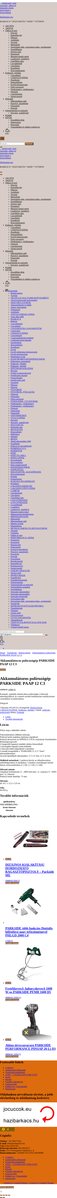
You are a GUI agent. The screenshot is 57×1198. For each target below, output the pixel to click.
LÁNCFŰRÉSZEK (19, 500)
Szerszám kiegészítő (19, 596)
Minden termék (17, 524)
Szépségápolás (17, 582)
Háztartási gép (17, 427)
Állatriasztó (15, 310)
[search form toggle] (2, 138)
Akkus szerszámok (18, 307)
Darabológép (16, 342)
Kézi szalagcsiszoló (19, 465)
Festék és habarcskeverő (21, 373)
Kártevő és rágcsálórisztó (21, 446)
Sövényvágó (16, 52)
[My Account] (1, 638)
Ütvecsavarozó (17, 615)
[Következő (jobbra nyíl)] (4, 1197)
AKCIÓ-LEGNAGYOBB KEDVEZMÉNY (30, 298)
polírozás (46, 710)
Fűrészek (14, 394)
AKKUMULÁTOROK (21, 302)
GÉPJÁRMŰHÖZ (19, 415)
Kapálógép (15, 68)
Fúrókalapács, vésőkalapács (22, 89)
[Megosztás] (6, 1195)
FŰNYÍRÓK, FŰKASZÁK (23, 392)
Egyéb (13, 350)
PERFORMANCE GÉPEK (22, 538)
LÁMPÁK (15, 491)
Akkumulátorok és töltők (21, 305)
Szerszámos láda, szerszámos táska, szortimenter (31, 47)
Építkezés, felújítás (13, 73)
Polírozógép (16, 547)
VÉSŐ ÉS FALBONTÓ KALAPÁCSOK (29, 622)
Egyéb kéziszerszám (19, 85)
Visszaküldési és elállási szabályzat (25, 127)
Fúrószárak (15, 411)
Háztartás (9, 99)
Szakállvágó (16, 578)
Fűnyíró (14, 33)
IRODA (14, 439)
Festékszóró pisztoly (19, 375)
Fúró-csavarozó (17, 87)
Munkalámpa (16, 526)
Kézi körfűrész (17, 462)
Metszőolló (15, 45)
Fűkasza (14, 38)
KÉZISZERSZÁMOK (20, 467)
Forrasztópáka (16, 378)
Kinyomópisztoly (18, 70)
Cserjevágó (15, 331)
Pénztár (8, 1079)
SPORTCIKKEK (18, 575)
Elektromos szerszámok (20, 361)
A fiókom (9, 1068)
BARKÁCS (16, 319)
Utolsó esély (16, 613)
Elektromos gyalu (18, 357)
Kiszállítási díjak (17, 120)
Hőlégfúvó (15, 434)
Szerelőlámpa (16, 49)
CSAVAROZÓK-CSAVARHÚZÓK (26, 328)
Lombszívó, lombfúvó (20, 59)
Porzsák (14, 108)
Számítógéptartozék (19, 580)
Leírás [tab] (7, 717)
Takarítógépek (17, 608)
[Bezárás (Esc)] (9, 1195)
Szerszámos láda (17, 599)
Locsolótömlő (16, 63)
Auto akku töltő (17, 317)
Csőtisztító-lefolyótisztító (21, 340)
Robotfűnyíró (16, 35)
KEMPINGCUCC (18, 448)
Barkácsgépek (16, 293)
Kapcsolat (15, 125)
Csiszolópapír (16, 335)
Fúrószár (14, 92)
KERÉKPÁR (16, 451)
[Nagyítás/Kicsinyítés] (1, 1195)
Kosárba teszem (12, 943)
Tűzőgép (14, 611)
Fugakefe (14, 382)
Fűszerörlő (15, 106)
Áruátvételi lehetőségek (15, 1072)
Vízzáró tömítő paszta (20, 627)
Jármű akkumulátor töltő (21, 441)
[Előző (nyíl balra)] (1, 1197)
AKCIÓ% (9, 26)
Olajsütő (14, 531)
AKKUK (9, 28)
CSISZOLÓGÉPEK (19, 78)
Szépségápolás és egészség (16, 110)
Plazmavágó (16, 545)
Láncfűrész (15, 66)
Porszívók (15, 554)
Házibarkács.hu (6, 17)
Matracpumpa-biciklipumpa (22, 514)
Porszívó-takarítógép (19, 549)
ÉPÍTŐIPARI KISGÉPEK (22, 368)
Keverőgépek (16, 460)
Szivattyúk (15, 603)
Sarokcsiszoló (16, 96)
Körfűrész (15, 484)
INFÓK (8, 118)
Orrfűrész (15, 533)
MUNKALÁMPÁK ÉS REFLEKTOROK (29, 528)
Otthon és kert (11, 31)
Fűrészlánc (15, 397)
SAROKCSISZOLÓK (20, 571)
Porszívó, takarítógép (19, 103)
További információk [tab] (14, 719)
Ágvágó (14, 42)
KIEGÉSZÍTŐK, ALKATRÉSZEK (26, 472)
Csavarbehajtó (17, 324)
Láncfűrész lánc (17, 61)
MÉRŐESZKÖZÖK (19, 516)
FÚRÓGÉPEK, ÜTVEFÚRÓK (24, 401)
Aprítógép (15, 40)
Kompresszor (16, 479)
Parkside (20, 712)
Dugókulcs (15, 80)
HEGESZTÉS (17, 429)
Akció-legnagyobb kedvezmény (24, 300)
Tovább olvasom (12, 883)
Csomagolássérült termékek (22, 338)
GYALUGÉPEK (18, 418)
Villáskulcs (15, 625)
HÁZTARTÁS (17, 425)
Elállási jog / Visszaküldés (16, 1086)
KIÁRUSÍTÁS (17, 469)
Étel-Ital (14, 371)
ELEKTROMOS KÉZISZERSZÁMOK (28, 359)
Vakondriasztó (17, 620)
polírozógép (5, 712)
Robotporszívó (17, 566)
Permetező (15, 54)
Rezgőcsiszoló (17, 561)
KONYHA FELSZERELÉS (23, 481)
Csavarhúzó (16, 75)
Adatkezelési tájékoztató (15, 1070)
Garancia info (11, 1084)
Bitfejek (14, 321)
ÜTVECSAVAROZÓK (21, 618)
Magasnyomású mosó (20, 56)
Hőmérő (14, 437)
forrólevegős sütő (18, 380)
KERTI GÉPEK (17, 458)
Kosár (7, 1077)
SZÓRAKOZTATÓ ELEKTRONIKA (27, 606)
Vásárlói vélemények (14, 1082)
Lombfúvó (15, 507)
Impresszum (16, 122)
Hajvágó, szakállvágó (20, 113)
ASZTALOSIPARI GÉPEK (23, 314)
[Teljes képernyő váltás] (4, 1195)
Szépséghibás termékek (20, 587)
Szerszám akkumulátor (20, 592)
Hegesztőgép (16, 432)
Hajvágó (14, 420)
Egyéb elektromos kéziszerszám (24, 352)
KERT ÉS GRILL (18, 455)
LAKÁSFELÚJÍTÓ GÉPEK (23, 488)
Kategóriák (12, 291)
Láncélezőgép (16, 94)
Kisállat (8, 115)
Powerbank (15, 559)
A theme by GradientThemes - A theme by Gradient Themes (28, 1183)
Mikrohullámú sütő (19, 101)
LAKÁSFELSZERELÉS (21, 486)
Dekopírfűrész (17, 82)
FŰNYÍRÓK (16, 389)
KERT (13, 453)
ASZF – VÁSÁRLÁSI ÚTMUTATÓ (21, 1075)
